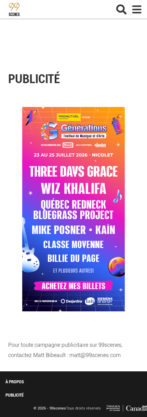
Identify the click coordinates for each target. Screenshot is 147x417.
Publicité (14, 395)
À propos (14, 381)
